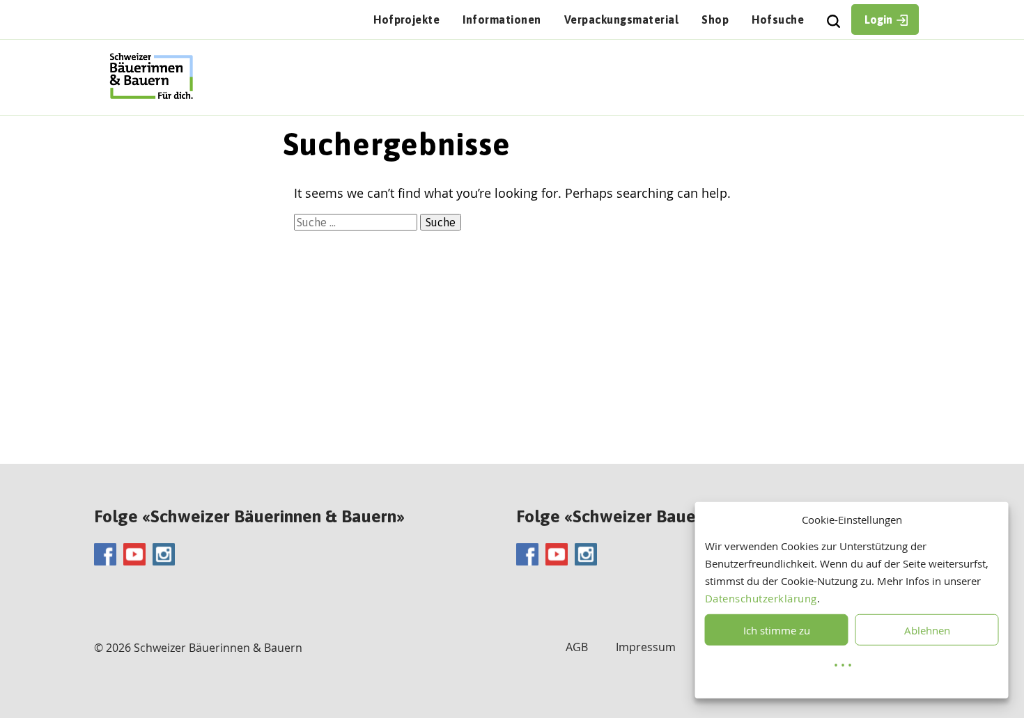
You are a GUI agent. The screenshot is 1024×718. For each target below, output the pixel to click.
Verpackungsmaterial (621, 19)
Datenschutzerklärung (761, 598)
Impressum (646, 647)
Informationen (502, 19)
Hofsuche (778, 19)
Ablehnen (927, 630)
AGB (577, 647)
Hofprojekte (406, 19)
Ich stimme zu (776, 630)
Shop (715, 19)
